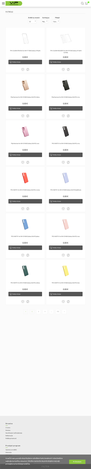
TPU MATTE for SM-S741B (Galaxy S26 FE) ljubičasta (65, 190)
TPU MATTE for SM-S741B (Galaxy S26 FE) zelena (25, 283)
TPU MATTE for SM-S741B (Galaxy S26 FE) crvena (25, 190)
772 (58, 311)
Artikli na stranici (34, 18)
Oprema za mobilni (11, 450)
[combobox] (32, 21)
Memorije (9, 452)
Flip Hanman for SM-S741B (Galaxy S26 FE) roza (25, 143)
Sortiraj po (45, 18)
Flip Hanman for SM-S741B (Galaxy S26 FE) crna (66, 97)
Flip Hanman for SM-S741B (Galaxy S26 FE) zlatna (25, 97)
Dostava (8, 430)
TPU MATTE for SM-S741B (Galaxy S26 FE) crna (66, 143)
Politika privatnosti (11, 438)
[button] (87, 3)
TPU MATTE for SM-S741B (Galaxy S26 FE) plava (25, 236)
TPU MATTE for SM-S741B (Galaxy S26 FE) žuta (66, 283)
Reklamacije (9, 435)
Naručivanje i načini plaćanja (14, 433)
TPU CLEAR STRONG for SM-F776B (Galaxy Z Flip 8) (25, 50)
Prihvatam (77, 462)
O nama (8, 427)
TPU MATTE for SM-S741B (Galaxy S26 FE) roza (66, 236)
